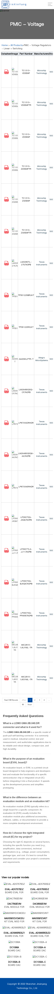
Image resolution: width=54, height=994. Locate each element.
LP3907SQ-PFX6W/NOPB (26, 614)
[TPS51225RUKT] (6, 328)
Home (5, 45)
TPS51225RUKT (26, 327)
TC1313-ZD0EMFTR (26, 167)
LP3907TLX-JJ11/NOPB (26, 550)
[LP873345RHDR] (6, 488)
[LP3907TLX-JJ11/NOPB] (6, 552)
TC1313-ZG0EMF (26, 199)
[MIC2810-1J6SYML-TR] (6, 679)
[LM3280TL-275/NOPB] (6, 264)
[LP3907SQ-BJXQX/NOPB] (6, 583)
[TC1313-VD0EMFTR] (6, 105)
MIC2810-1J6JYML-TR (26, 646)
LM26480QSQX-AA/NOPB (26, 454)
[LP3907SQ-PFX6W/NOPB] (6, 615)
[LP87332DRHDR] (6, 424)
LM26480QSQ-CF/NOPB (26, 391)
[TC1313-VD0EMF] (6, 73)
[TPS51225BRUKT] (6, 296)
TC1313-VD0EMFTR (26, 103)
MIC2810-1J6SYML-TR (26, 678)
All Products (16, 45)
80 (23, 705)
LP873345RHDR (26, 486)
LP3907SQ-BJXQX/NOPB (26, 582)
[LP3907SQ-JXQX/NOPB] (6, 520)
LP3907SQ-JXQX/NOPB (26, 518)
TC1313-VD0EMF (26, 71)
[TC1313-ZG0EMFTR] (6, 232)
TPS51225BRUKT (26, 295)
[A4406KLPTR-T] (6, 360)
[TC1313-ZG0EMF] (6, 201)
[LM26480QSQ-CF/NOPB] (6, 392)
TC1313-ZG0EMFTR (26, 231)
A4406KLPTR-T (26, 359)
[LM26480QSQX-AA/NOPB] (6, 456)
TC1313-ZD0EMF (26, 135)
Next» (30, 705)
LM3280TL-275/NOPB (26, 263)
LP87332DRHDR (26, 422)
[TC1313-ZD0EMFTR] (6, 169)
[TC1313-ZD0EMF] (6, 137)
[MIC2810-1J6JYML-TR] (6, 647)
